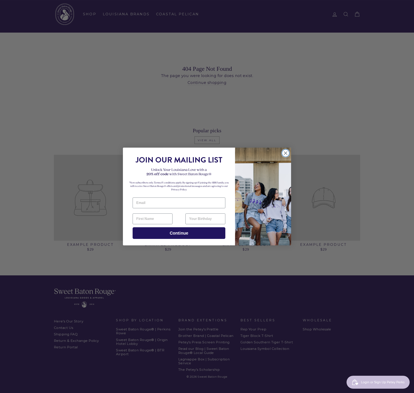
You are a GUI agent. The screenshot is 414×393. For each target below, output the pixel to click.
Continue (179, 233)
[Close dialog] (285, 153)
